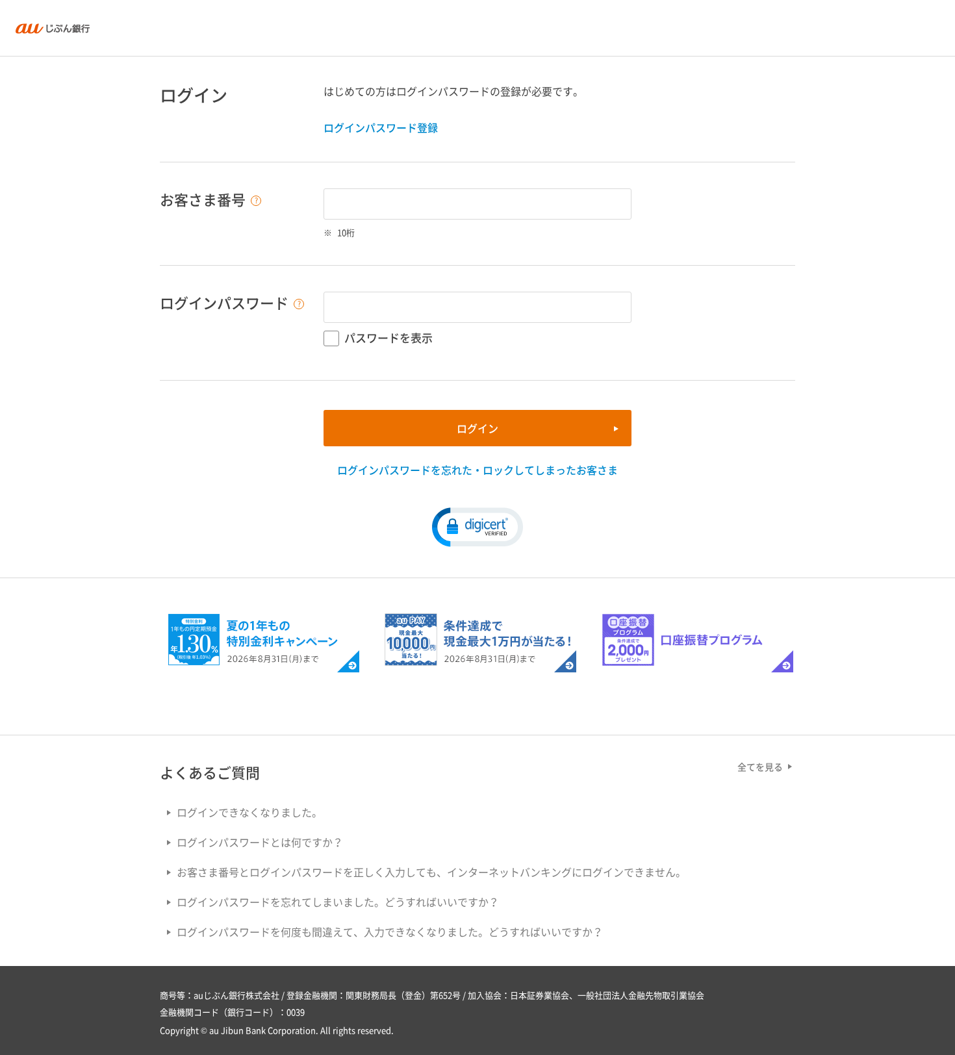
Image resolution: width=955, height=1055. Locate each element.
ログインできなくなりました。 (249, 812)
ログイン (477, 428)
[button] (477, 526)
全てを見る (760, 766)
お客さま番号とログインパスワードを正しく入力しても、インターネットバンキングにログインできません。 (431, 872)
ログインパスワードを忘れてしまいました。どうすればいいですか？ (338, 901)
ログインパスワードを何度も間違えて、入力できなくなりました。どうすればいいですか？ (390, 931)
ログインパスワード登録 (381, 127)
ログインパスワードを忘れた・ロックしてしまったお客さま (477, 469)
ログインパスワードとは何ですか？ (260, 842)
